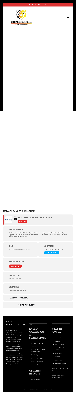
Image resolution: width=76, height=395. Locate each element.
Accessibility (58, 337)
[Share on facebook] (37, 305)
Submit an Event (35, 365)
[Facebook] (29, 4)
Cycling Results (35, 379)
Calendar (12, 298)
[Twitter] (38, 4)
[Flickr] (32, 4)
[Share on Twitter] (42, 305)
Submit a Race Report (37, 361)
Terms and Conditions (60, 363)
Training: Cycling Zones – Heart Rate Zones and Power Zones (33, 78)
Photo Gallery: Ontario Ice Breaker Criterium (27, 145)
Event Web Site (15, 266)
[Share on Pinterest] (51, 305)
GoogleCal (23, 298)
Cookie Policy (58, 353)
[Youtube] (42, 4)
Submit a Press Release (37, 358)
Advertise (57, 341)
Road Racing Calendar (37, 355)
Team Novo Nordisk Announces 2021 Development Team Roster (33, 34)
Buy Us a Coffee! (59, 344)
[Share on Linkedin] (47, 305)
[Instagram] (35, 4)
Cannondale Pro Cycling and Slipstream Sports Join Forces (33, 167)
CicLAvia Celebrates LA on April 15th (22, 123)
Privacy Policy (58, 360)
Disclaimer (57, 356)
